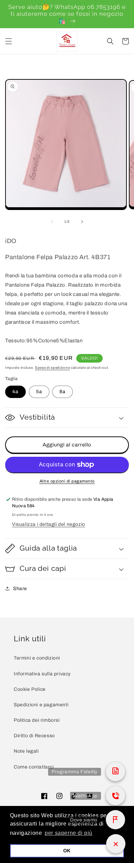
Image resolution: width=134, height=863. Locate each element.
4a (15, 391)
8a (62, 391)
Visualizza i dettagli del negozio (48, 524)
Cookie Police (30, 689)
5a (39, 391)
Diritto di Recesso (34, 735)
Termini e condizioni (37, 658)
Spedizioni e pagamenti (41, 704)
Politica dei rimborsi (37, 720)
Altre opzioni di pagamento (67, 481)
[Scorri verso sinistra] (51, 221)
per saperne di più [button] (68, 833)
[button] (8, 41)
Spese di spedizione (52, 367)
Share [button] (20, 588)
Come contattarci (34, 767)
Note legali (26, 751)
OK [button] (67, 850)
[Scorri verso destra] (82, 221)
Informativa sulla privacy (42, 673)
